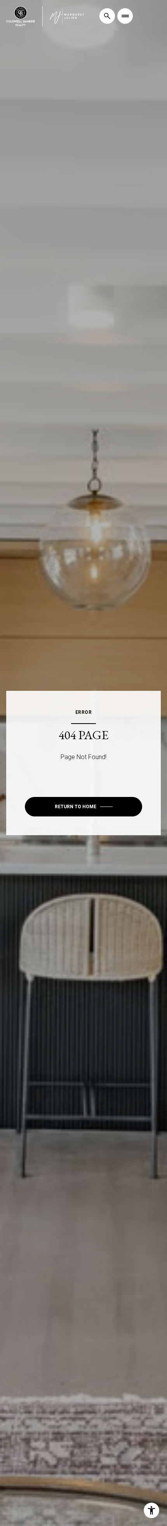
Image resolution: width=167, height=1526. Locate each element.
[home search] (107, 16)
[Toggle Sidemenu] (125, 16)
